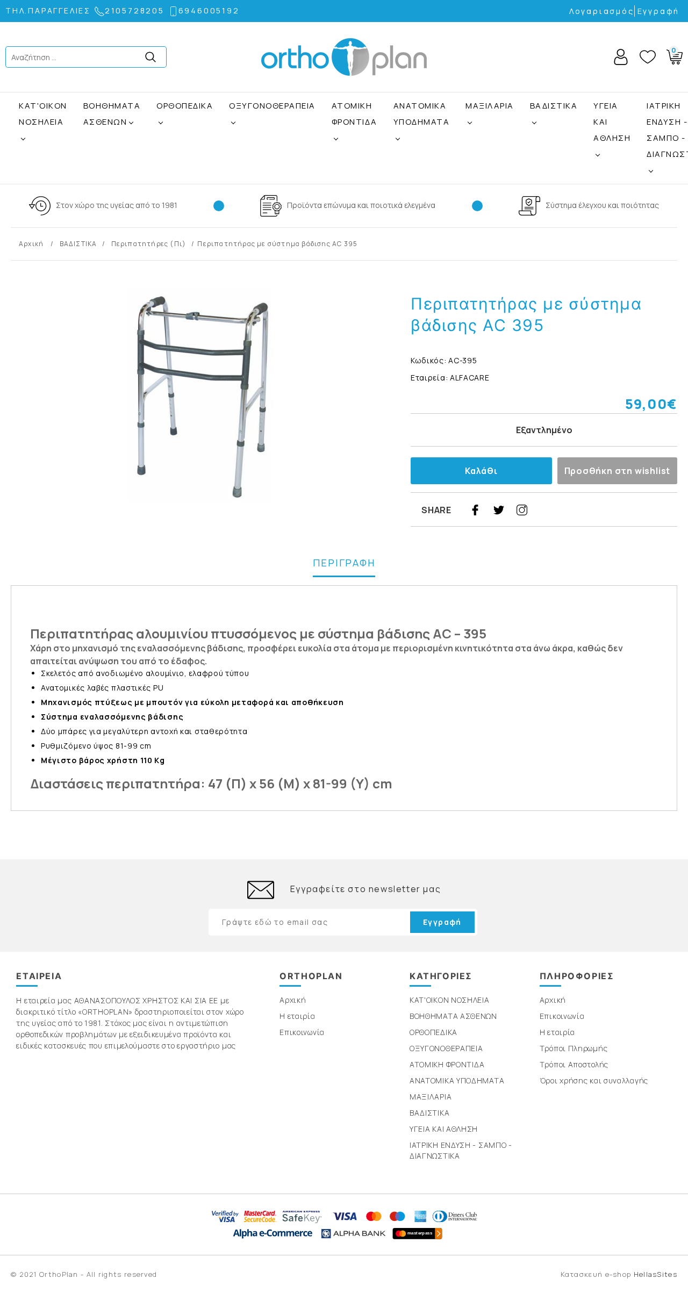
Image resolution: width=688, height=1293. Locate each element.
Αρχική (32, 243)
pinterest (545, 510)
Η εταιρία (297, 1016)
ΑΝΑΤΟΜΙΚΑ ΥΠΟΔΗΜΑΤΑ (421, 113)
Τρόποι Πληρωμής (574, 1048)
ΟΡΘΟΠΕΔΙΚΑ (184, 105)
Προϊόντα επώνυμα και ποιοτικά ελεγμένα (361, 205)
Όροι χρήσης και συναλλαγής (594, 1080)
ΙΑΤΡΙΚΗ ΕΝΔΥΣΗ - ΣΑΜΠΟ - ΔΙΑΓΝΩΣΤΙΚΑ (461, 1150)
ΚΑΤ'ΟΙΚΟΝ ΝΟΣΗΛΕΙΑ (43, 113)
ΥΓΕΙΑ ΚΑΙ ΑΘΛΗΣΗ (611, 121)
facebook (475, 510)
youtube (616, 510)
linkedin (592, 510)
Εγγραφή (658, 11)
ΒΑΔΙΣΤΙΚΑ (554, 105)
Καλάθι (481, 471)
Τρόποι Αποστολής (574, 1064)
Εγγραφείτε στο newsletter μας (365, 889)
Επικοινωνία (302, 1032)
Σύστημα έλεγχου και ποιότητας (602, 205)
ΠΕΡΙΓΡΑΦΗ (344, 562)
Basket (671, 55)
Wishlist (648, 57)
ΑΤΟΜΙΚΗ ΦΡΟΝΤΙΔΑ (354, 113)
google (569, 510)
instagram (522, 510)
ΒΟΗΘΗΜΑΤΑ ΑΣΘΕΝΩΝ (112, 113)
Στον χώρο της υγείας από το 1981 (116, 205)
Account (621, 57)
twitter (498, 510)
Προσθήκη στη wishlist (617, 471)
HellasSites (655, 1274)
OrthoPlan (344, 57)
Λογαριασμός (601, 11)
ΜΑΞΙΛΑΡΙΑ (489, 105)
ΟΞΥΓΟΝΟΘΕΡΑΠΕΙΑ (272, 105)
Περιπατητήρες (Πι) (149, 243)
